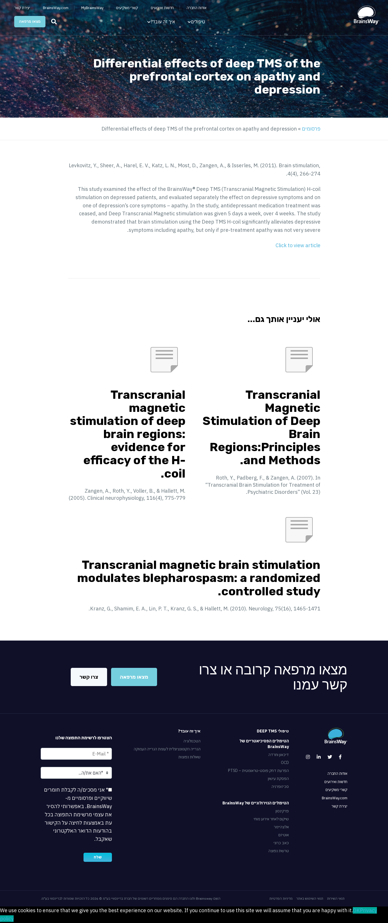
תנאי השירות (336, 898)
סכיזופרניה (280, 786)
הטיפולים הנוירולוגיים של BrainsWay (255, 803)
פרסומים (311, 128)
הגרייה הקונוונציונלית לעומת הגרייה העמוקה (167, 748)
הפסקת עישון (278, 778)
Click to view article (298, 245)
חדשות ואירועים (162, 8)
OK (356, 910)
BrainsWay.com (55, 8)
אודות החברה (196, 8)
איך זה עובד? (163, 21)
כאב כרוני (281, 842)
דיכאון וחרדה (278, 754)
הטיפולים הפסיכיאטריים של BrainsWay (264, 743)
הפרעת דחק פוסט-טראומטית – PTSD (258, 770)
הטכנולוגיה (191, 741)
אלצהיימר (281, 826)
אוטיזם (283, 834)
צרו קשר (89, 677)
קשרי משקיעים (127, 8)
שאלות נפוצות (189, 756)
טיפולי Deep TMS (273, 731)
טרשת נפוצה (278, 850)
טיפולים (198, 21)
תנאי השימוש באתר (309, 898)
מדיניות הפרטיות (281, 898)
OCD (285, 762)
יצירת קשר (22, 8)
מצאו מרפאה (30, 21)
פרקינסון (282, 810)
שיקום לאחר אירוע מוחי (271, 818)
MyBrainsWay (92, 8)
